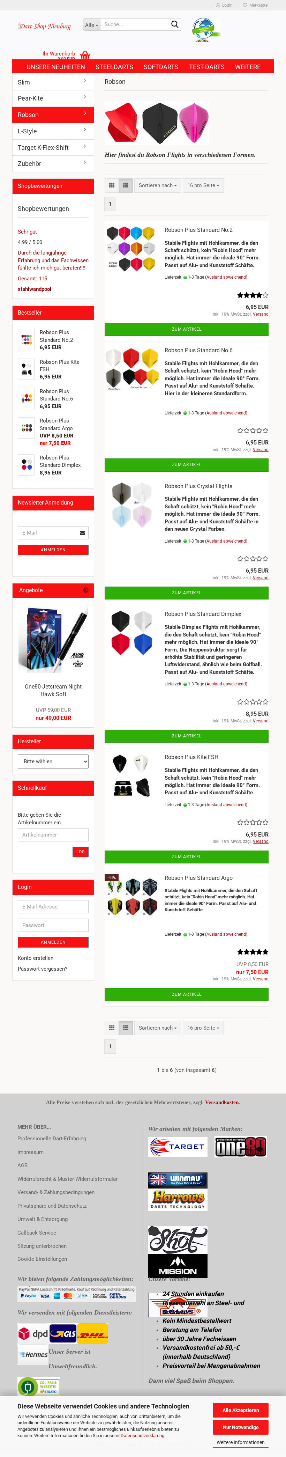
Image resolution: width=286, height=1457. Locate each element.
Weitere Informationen (241, 1442)
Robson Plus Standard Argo (199, 878)
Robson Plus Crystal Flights (198, 486)
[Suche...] (174, 25)
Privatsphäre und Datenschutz (51, 1206)
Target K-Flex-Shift (43, 147)
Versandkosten (222, 1102)
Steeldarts (114, 67)
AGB (22, 1165)
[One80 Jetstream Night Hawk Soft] (53, 638)
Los (80, 851)
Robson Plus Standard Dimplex (203, 614)
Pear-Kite (30, 98)
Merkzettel (258, 5)
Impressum (30, 1152)
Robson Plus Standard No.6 (199, 350)
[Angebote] (86, 591)
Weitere (248, 67)
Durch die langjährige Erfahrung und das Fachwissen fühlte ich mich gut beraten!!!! (53, 260)
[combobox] (157, 185)
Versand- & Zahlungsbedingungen (56, 1192)
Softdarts (161, 67)
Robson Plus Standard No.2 (199, 230)
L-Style (27, 131)
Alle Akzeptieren (241, 1410)
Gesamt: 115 (32, 278)
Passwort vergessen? (42, 969)
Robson (28, 114)
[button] (112, 185)
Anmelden (53, 549)
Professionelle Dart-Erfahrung (51, 1138)
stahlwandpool (34, 289)
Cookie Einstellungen (42, 1259)
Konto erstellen (35, 958)
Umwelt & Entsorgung (42, 1219)
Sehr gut (27, 232)
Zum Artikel (187, 329)
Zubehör (29, 163)
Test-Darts (207, 67)
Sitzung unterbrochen (42, 1246)
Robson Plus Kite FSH (191, 757)
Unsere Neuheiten (56, 67)
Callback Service (36, 1233)
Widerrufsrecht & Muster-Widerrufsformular (67, 1179)
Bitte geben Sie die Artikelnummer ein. (40, 818)
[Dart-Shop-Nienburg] (45, 26)
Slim (24, 82)
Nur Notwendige (241, 1427)
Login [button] (226, 5)
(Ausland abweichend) (226, 277)
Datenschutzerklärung (142, 1435)
